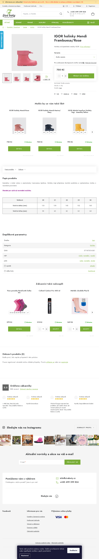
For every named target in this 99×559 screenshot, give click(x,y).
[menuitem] (8, 22)
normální (86, 256)
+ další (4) (46, 79)
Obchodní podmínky (33, 531)
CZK (66, 6)
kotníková (91, 271)
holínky (92, 245)
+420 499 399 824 (78, 12)
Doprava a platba (32, 528)
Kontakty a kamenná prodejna (11, 6)
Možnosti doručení (91, 63)
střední (92, 266)
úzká (81, 261)
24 (23, 132)
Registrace (92, 6)
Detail (19, 148)
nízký (80, 256)
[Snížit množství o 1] (59, 76)
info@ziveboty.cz (68, 478)
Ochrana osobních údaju (42, 543)
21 (15, 132)
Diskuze (21, 169)
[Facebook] (56, 496)
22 (51, 132)
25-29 (17, 313)
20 (44, 132)
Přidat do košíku (81, 76)
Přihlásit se (72, 462)
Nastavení (25, 555)
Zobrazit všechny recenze (29, 389)
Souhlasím (73, 550)
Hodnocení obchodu (30, 6)
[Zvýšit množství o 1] (65, 76)
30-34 (23, 313)
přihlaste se (50, 362)
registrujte (64, 362)
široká (93, 261)
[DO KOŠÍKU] (56, 328)
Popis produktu (9, 169)
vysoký (92, 256)
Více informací (85, 47)
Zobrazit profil (84, 428)
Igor (60, 88)
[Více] (90, 22)
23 (19, 132)
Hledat (61, 13)
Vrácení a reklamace (33, 524)
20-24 (12, 313)
